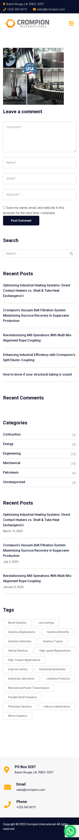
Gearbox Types (52, 641)
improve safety (18, 669)
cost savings (46, 622)
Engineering (12, 453)
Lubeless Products (58, 678)
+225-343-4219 (17, 9)
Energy (8, 444)
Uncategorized (14, 482)
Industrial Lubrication (21, 678)
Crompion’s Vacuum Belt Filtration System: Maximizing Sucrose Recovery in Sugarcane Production (36, 315)
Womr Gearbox (17, 715)
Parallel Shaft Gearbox (22, 697)
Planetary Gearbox (20, 706)
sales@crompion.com (51, 9)
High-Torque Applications (24, 660)
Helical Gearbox (18, 650)
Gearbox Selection (19, 641)
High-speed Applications (55, 650)
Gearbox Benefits (58, 632)
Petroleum (10, 472)
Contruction (12, 434)
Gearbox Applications (21, 632)
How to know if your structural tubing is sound (37, 374)
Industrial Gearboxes (52, 669)
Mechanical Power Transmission (28, 688)
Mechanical (11, 463)
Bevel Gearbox (17, 622)
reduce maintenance (57, 706)
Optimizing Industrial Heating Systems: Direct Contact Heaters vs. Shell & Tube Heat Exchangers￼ (36, 290)
